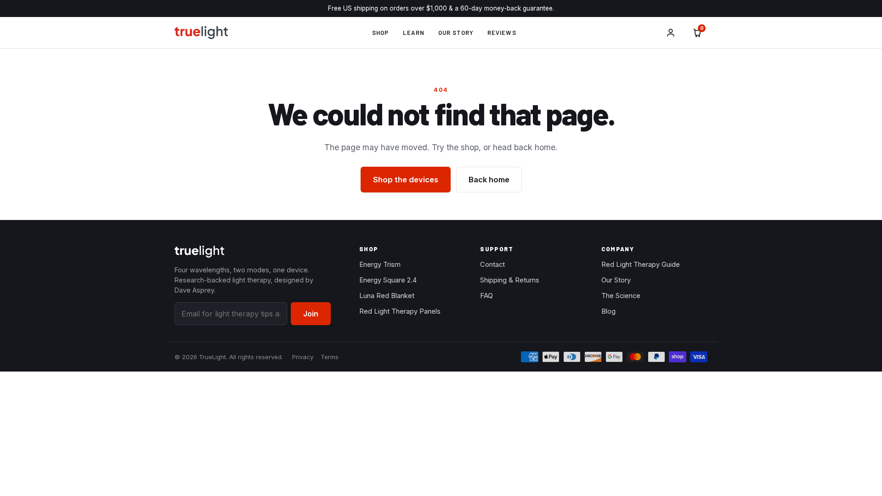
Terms (330, 357)
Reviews (501, 32)
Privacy (302, 357)
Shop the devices (405, 179)
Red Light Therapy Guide (640, 264)
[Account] (671, 33)
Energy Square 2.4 (388, 280)
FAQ (486, 296)
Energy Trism (380, 264)
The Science (620, 296)
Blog (608, 311)
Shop (380, 32)
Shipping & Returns (509, 280)
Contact (492, 264)
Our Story (456, 32)
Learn (413, 32)
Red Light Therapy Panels (400, 311)
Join (310, 313)
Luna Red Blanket (386, 296)
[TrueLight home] (201, 32)
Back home (489, 179)
